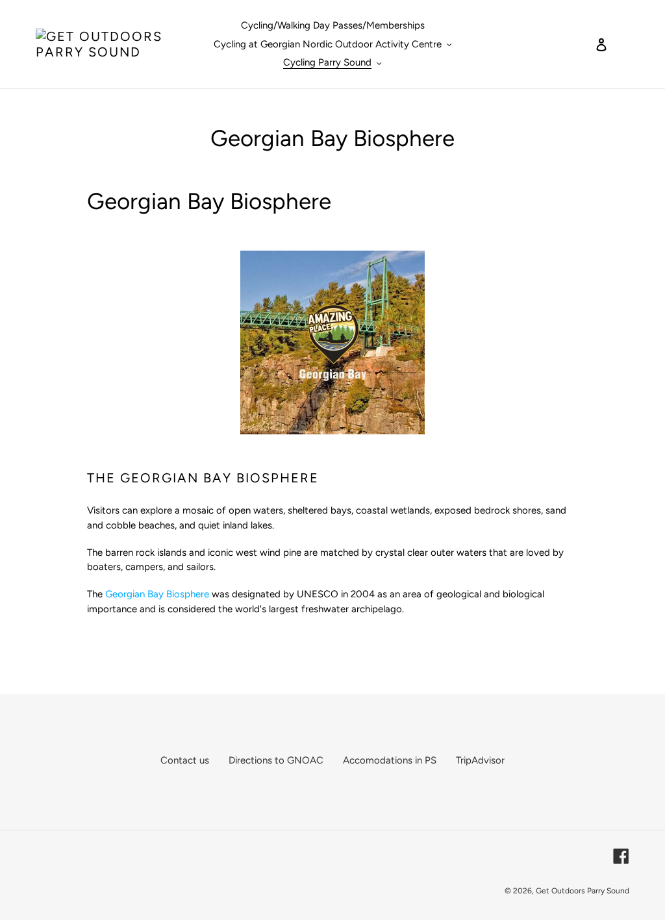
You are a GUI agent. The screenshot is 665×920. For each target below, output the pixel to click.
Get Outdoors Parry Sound (582, 890)
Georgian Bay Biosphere (157, 594)
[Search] (584, 44)
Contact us (184, 760)
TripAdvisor (480, 760)
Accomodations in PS (389, 760)
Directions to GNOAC (276, 760)
